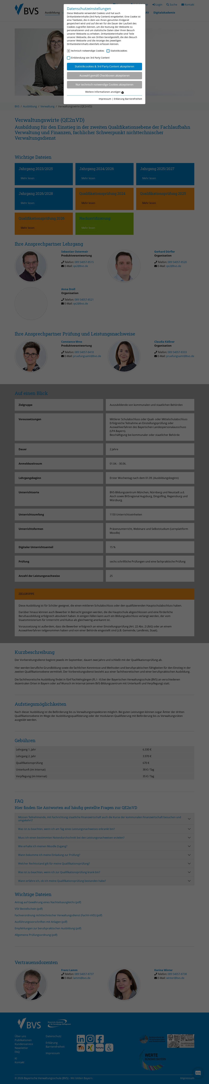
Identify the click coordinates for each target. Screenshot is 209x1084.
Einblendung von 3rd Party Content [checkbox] (90, 57)
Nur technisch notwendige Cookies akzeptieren (104, 84)
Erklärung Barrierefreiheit (128, 98)
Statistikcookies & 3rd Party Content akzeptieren (104, 66)
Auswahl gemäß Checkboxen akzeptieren (105, 75)
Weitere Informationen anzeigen (103, 91)
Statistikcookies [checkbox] (119, 50)
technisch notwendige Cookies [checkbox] (87, 50)
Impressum (105, 98)
